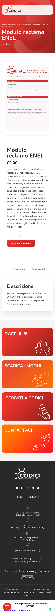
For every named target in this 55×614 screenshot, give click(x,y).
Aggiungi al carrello (21, 243)
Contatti (44, 571)
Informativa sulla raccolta (17, 610)
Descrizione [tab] (19, 269)
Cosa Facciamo (28, 571)
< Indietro (6, 44)
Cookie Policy (34, 562)
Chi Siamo (10, 571)
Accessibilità (37, 558)
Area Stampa (27, 577)
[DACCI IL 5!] (27, 342)
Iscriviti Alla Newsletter (27, 550)
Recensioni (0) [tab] (39, 269)
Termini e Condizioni (20, 558)
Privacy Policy (20, 562)
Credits (27, 595)
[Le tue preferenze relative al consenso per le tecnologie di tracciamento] (50, 609)
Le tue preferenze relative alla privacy (30, 604)
